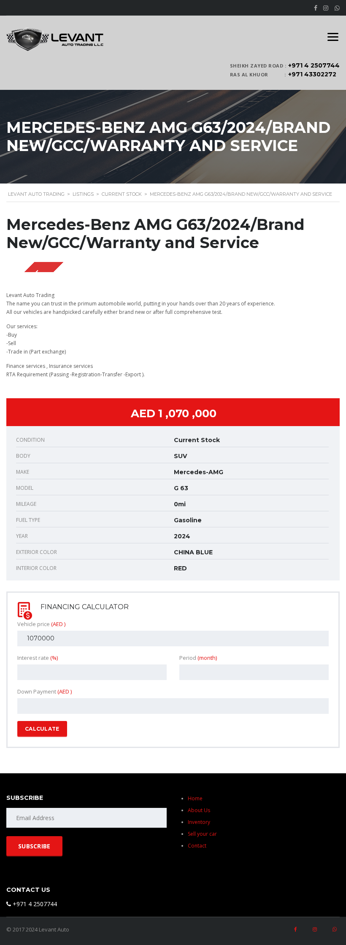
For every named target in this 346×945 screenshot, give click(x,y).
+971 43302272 (312, 74)
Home (195, 798)
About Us (199, 810)
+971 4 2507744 (314, 65)
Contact (197, 845)
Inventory (199, 822)
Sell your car (202, 833)
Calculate (42, 729)
